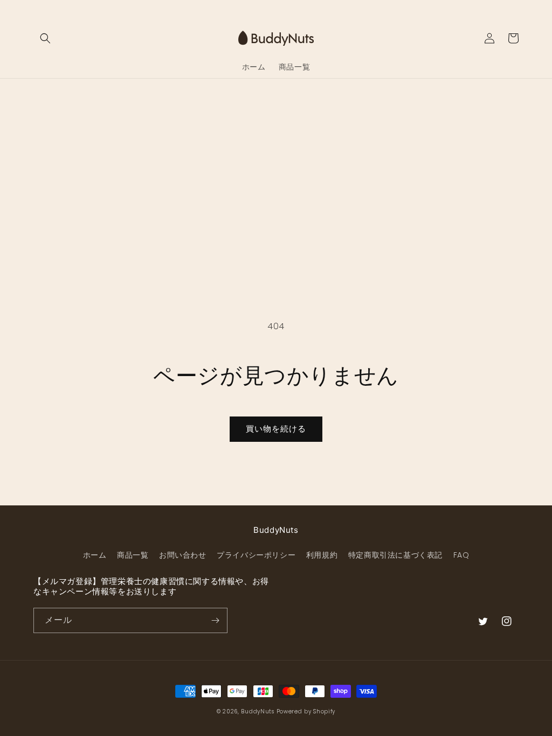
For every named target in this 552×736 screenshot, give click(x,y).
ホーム (95, 555)
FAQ (461, 555)
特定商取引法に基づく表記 (395, 555)
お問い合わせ (182, 555)
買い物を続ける (276, 428)
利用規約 (321, 555)
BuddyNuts (257, 711)
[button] (45, 38)
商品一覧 (132, 555)
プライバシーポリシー (256, 555)
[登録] (215, 620)
